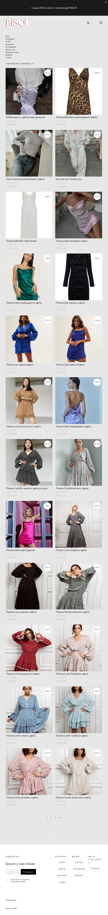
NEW (8, 41)
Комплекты (12, 52)
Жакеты (10, 49)
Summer (10, 39)
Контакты (79, 875)
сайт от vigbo (11, 908)
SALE (8, 57)
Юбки (9, 55)
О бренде (79, 862)
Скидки (62, 882)
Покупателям (79, 869)
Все (8, 36)
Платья (10, 44)
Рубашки (11, 47)
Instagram (96, 868)
